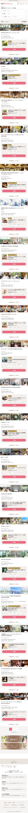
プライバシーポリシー (20, 802)
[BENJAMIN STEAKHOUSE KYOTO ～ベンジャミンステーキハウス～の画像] (14, 167)
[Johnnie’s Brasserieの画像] (14, 554)
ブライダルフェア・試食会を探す (6, 766)
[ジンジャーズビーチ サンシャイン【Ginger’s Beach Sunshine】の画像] (14, 696)
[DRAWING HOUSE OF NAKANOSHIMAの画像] (14, 381)
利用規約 (9, 802)
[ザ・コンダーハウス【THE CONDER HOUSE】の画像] (14, 343)
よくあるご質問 (22, 807)
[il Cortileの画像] (14, 61)
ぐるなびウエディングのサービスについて (10, 807)
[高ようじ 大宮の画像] (14, 451)
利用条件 (13, 802)
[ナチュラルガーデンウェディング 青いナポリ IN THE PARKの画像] (14, 129)
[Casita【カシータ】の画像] (14, 416)
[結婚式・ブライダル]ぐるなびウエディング (8, 765)
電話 (15, 49)
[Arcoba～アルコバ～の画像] (14, 520)
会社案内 (5, 802)
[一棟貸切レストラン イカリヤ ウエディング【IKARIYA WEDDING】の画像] (14, 628)
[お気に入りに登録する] (25, 30)
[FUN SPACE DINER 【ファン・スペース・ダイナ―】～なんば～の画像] (14, 94)
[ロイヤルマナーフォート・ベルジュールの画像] (14, 275)
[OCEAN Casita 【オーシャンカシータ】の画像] (14, 27)
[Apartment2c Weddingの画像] (14, 488)
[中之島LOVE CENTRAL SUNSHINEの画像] (14, 240)
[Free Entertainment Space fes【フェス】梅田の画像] (14, 663)
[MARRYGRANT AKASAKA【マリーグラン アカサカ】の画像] (14, 202)
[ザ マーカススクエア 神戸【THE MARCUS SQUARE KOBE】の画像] (14, 590)
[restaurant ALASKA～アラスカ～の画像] (14, 308)
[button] (14, 46)
